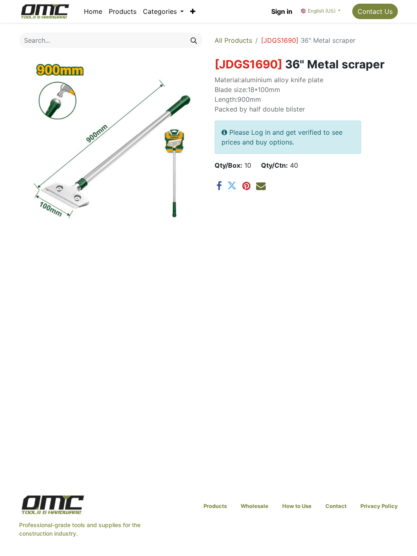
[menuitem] (93, 11)
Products (215, 506)
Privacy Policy (379, 506)
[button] (193, 11)
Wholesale (254, 506)
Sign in (281, 11)
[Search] (193, 40)
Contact (336, 506)
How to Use (297, 506)
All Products (233, 40)
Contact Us (375, 11)
